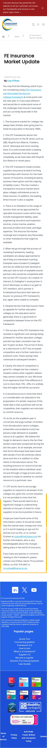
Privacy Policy (14, 736)
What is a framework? (24, 651)
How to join (24, 648)
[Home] (3, 36)
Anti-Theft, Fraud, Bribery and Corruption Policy (29, 736)
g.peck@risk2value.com (25, 536)
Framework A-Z (24, 645)
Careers (43, 736)
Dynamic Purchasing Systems (24, 660)
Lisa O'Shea (13, 80)
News (17, 36)
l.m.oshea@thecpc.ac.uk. (15, 568)
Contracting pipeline (24, 642)
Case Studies (24, 663)
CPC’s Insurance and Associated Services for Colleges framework (22, 93)
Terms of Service (3, 736)
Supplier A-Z (25, 654)
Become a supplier (24, 657)
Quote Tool (24, 638)
